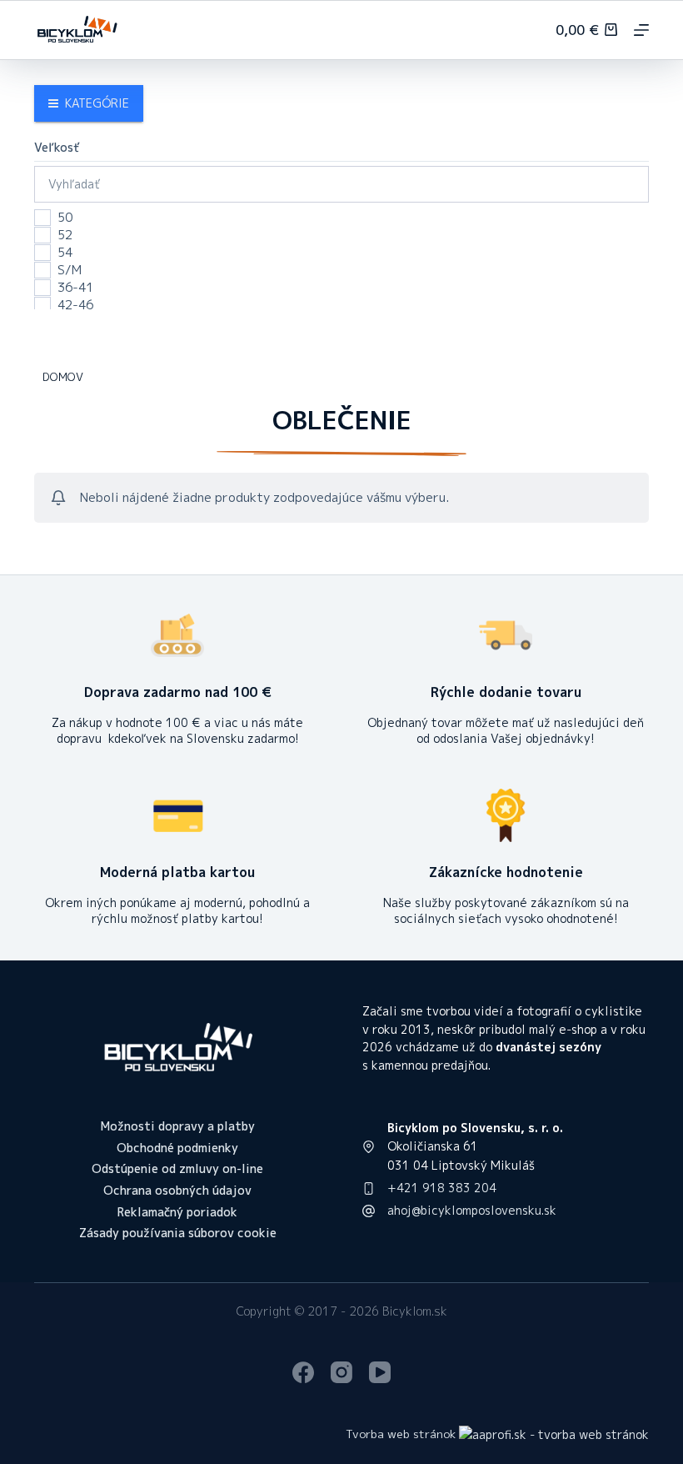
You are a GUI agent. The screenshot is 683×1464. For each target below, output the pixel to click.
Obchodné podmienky (177, 1148)
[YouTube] (380, 1372)
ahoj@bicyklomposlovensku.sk (471, 1210)
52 (64, 235)
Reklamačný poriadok (177, 1212)
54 (64, 252)
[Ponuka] (641, 30)
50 (64, 217)
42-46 (75, 305)
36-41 (75, 287)
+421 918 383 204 (441, 1188)
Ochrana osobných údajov (177, 1190)
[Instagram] (341, 1372)
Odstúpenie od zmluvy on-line (177, 1168)
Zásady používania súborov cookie (178, 1233)
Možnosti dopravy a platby (178, 1126)
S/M (69, 270)
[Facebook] (303, 1372)
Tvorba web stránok (401, 1433)
